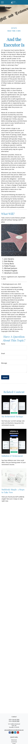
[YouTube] (18, 732)
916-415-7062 (15, 719)
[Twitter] (12, 732)
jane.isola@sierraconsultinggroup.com (14, 730)
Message (4, 363)
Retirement (14, 740)
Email (3, 353)
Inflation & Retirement (12, 455)
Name (3, 344)
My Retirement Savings (12, 416)
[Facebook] (10, 732)
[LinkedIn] (15, 732)
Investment (14, 742)
